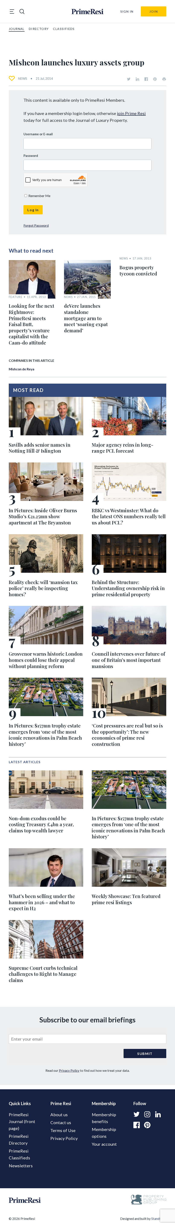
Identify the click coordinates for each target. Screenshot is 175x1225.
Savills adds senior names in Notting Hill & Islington (39, 448)
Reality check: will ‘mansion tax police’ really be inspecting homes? (43, 588)
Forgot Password (36, 225)
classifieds (63, 29)
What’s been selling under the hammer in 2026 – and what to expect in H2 (42, 902)
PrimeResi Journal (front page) (22, 1121)
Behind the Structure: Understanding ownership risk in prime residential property (128, 588)
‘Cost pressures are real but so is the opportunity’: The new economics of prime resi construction (127, 734)
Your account (104, 1144)
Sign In (127, 11)
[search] (22, 11)
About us (59, 1114)
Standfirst (158, 1219)
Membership (104, 1103)
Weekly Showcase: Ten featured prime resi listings (126, 899)
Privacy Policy (69, 1070)
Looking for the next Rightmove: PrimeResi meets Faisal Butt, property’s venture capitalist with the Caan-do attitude (31, 324)
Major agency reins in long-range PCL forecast (122, 448)
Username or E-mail (38, 134)
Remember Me (39, 196)
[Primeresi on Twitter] (128, 79)
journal (17, 29)
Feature (15, 297)
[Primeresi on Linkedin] (137, 79)
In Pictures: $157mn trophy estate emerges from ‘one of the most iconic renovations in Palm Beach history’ (45, 734)
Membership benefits (104, 1118)
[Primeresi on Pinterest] (155, 79)
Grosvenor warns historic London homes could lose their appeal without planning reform (46, 660)
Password (30, 156)
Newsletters (21, 1165)
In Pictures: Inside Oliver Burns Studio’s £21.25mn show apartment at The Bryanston (43, 516)
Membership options (104, 1133)
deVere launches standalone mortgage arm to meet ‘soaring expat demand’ (86, 318)
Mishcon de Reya (21, 369)
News (22, 78)
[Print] (164, 79)
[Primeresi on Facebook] (146, 79)
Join (153, 11)
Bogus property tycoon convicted (138, 270)
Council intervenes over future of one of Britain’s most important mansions (128, 660)
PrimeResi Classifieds (19, 1154)
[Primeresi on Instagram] (147, 1114)
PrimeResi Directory (19, 1139)
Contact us (60, 1122)
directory (39, 29)
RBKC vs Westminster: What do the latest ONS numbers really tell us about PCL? (129, 516)
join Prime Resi (131, 113)
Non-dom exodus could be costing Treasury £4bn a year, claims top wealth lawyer (41, 824)
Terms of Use (63, 1130)
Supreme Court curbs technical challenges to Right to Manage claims (43, 974)
